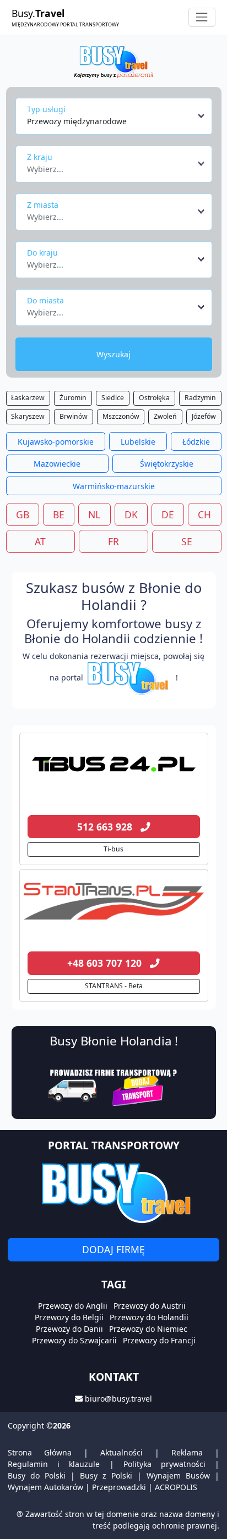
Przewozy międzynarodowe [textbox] (77, 121)
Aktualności (121, 1452)
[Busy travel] (113, 1193)
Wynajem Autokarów (45, 1487)
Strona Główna (40, 1452)
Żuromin (73, 397)
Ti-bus (113, 849)
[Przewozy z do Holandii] (114, 764)
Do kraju (42, 252)
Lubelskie (138, 441)
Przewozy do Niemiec (148, 1329)
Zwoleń (165, 416)
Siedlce (112, 397)
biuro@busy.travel (118, 1398)
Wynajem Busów (178, 1475)
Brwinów (74, 416)
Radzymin (200, 397)
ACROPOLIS (176, 1487)
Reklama (187, 1452)
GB (22, 514)
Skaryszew (28, 416)
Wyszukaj (113, 354)
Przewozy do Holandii (149, 1317)
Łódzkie (196, 441)
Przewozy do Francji (159, 1340)
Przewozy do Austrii (150, 1305)
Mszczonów (120, 416)
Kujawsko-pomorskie (56, 441)
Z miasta (42, 205)
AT (40, 541)
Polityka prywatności (164, 1464)
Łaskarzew (28, 397)
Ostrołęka (154, 397)
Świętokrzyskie (166, 463)
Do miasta (45, 300)
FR (113, 541)
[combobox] (116, 116)
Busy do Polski (37, 1475)
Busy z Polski (106, 1475)
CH (204, 514)
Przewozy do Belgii (69, 1317)
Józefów (204, 416)
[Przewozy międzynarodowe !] (129, 677)
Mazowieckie (57, 463)
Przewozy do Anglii (72, 1305)
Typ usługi (46, 109)
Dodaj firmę (113, 1249)
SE (186, 541)
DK (131, 514)
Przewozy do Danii (69, 1329)
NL (94, 514)
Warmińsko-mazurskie (114, 486)
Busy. (65, 17)
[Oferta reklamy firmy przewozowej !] (114, 1086)
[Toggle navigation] (201, 17)
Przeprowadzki (119, 1487)
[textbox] (110, 166)
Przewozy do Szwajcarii (74, 1340)
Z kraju (39, 157)
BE (58, 514)
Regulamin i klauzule (54, 1464)
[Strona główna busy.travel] (113, 61)
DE (167, 514)
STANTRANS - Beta (114, 985)
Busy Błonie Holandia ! (114, 1040)
